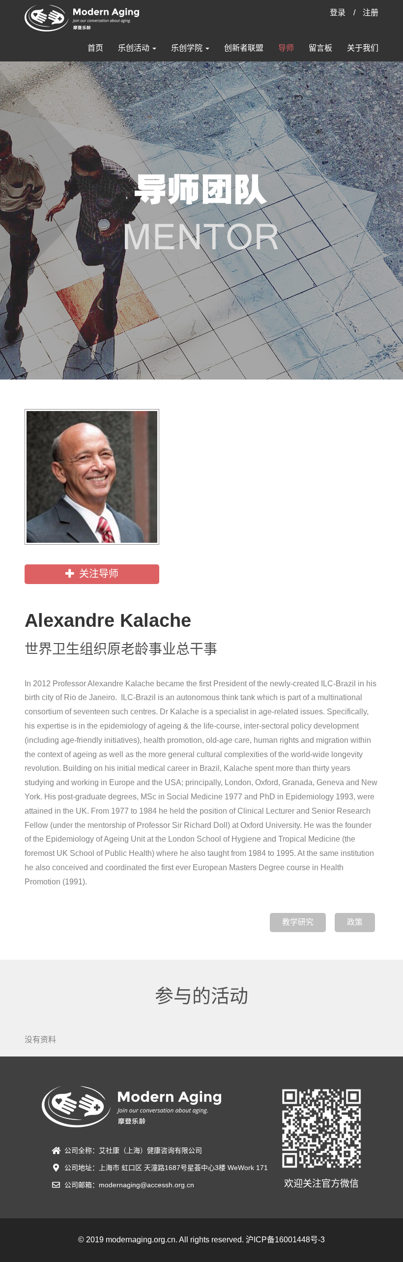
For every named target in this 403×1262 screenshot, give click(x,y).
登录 (337, 12)
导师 (286, 48)
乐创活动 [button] (134, 48)
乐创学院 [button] (187, 48)
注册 (370, 12)
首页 (95, 48)
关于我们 (362, 48)
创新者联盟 (243, 48)
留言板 (320, 48)
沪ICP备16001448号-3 (285, 1239)
